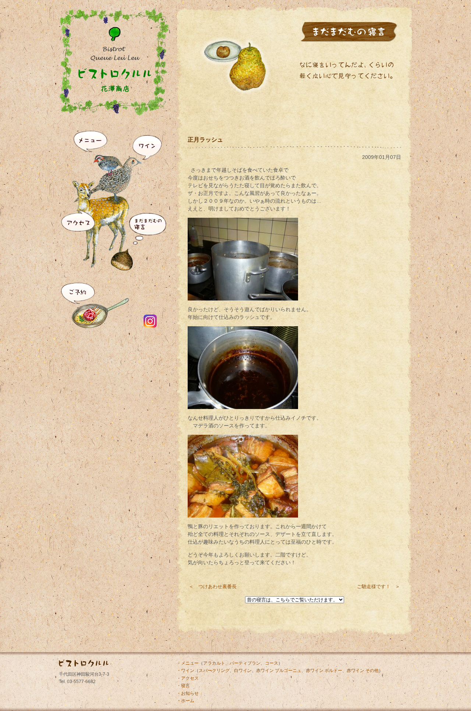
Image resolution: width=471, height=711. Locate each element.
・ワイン (185, 670)
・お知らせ (188, 693)
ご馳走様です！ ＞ (378, 586)
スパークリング (214, 670)
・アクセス (188, 678)
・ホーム (185, 700)
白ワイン (243, 670)
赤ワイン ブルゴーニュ (278, 670)
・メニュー (188, 663)
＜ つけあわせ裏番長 (213, 586)
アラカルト (214, 663)
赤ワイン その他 (363, 670)
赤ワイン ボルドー (324, 670)
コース (271, 663)
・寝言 (183, 685)
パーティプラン (245, 663)
